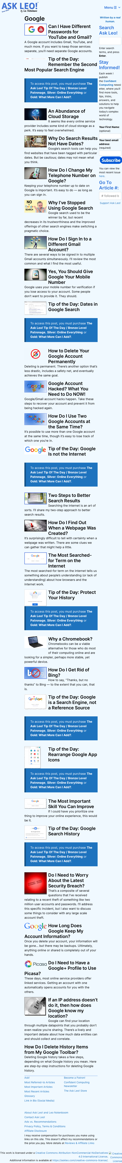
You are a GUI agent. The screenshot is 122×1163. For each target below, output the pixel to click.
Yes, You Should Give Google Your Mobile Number (70, 277)
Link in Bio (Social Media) (39, 1100)
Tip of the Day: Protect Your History (72, 595)
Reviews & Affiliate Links (79, 1143)
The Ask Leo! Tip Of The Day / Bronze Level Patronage (61, 88)
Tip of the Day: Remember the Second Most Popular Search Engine (60, 64)
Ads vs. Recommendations (40, 1121)
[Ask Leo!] (21, 7)
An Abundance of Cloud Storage (66, 113)
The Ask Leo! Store (75, 1090)
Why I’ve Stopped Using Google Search (70, 205)
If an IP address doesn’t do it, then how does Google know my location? (73, 1008)
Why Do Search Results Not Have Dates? (73, 141)
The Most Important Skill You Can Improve (71, 803)
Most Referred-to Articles (39, 1082)
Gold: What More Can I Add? (50, 97)
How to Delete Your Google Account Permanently (68, 356)
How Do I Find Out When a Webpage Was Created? (72, 528)
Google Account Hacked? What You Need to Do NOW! (68, 389)
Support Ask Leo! (110, 203)
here (101, 176)
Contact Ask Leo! (34, 1117)
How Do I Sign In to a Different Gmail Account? (70, 244)
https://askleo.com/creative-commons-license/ (80, 1160)
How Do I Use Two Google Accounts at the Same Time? (69, 421)
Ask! (27, 1077)
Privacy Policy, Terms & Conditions (44, 1126)
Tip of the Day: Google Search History (72, 831)
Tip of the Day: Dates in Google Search (73, 306)
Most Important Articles (38, 1086)
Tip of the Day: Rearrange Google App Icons (72, 754)
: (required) (108, 144)
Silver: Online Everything (65, 92)
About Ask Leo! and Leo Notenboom (46, 1112)
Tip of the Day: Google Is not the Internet (72, 451)
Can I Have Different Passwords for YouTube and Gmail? (70, 32)
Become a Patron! (74, 1077)
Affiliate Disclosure (35, 1130)
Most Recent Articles (36, 1091)
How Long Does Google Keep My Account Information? (53, 931)
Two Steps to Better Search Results (69, 498)
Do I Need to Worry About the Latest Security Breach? (68, 880)
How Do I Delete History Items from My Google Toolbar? (56, 1049)
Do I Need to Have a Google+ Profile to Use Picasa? (60, 968)
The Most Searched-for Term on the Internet (70, 560)
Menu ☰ (110, 7)
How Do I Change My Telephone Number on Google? (72, 175)
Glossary (29, 1095)
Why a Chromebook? (70, 639)
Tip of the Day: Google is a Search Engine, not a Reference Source (72, 702)
